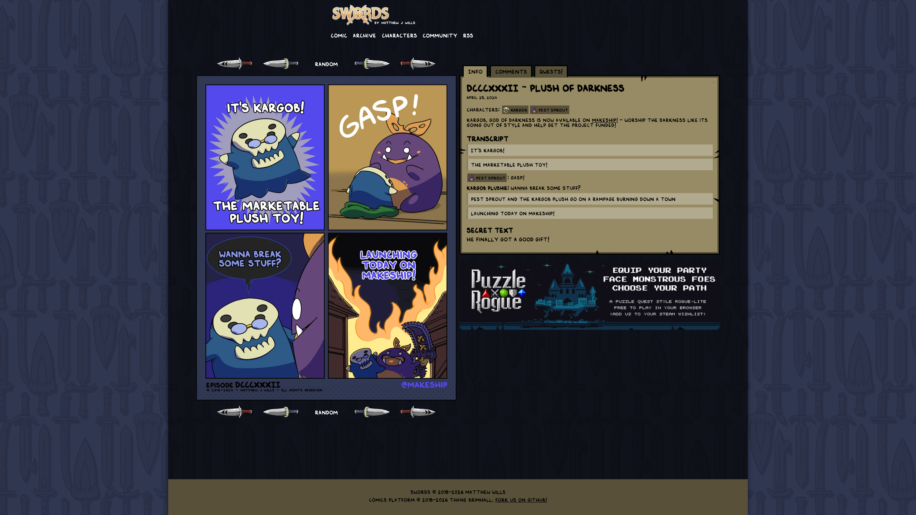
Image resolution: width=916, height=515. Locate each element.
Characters (399, 35)
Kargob (519, 110)
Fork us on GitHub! (521, 499)
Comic (339, 35)
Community (440, 35)
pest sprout (490, 178)
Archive (364, 35)
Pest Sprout (553, 110)
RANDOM (326, 64)
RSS (468, 35)
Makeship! (605, 119)
